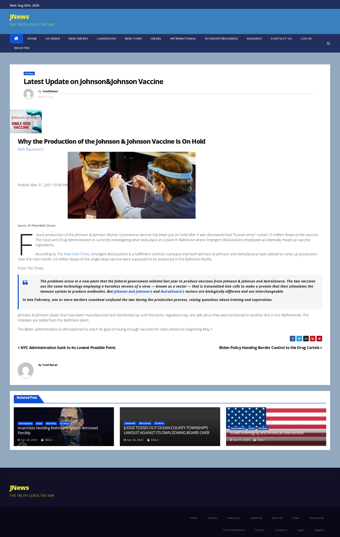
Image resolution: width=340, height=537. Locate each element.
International (183, 38)
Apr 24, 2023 (29, 440)
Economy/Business (221, 38)
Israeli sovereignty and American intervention (267, 432)
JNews (19, 16)
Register (22, 48)
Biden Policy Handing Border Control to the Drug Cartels (269, 347)
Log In (306, 38)
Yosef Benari (50, 91)
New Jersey (78, 38)
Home (32, 38)
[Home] (16, 39)
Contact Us (281, 38)
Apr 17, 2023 (241, 440)
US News (52, 38)
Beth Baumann (30, 149)
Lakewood (106, 38)
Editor (48, 440)
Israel (156, 38)
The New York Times (73, 254)
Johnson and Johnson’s (133, 291)
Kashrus (254, 38)
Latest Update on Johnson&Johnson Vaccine (93, 81)
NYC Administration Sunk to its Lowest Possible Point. (68, 347)
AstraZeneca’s (172, 291)
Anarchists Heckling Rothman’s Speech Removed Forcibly (58, 430)
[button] (328, 43)
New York (133, 38)
